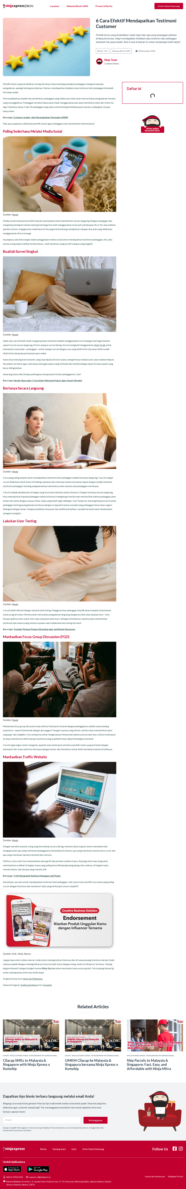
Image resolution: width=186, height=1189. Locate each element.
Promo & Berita (103, 6)
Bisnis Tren (103, 51)
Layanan (54, 6)
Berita (43, 1149)
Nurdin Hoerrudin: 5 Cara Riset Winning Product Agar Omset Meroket (48, 380)
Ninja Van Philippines (33, 978)
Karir (74, 1149)
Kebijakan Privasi (175, 1176)
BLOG (29, 6)
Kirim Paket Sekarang (93, 1149)
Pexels (15, 214)
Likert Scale (99, 345)
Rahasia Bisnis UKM (77, 6)
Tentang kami (59, 1149)
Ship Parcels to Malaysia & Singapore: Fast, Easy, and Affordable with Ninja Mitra (149, 1064)
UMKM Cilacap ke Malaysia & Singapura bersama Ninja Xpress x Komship (91, 1064)
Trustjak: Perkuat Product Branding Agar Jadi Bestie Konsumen (44, 629)
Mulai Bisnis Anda (19, 1055)
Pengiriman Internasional (43, 1055)
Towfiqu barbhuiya (29, 985)
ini (112, 968)
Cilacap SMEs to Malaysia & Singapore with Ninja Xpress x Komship (26, 1064)
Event (6, 1055)
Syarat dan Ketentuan (155, 1176)
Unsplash (47, 985)
